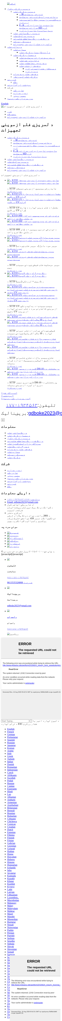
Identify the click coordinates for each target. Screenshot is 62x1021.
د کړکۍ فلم (13, 457)
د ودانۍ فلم (14, 47)
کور (9, 111)
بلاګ (15, 82)
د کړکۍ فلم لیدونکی (25, 77)
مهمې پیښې (19, 96)
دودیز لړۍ (31, 71)
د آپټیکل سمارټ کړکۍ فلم (34, 52)
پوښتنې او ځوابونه (19, 85)
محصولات (11, 114)
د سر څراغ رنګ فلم (18, 446)
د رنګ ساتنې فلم (17, 433)
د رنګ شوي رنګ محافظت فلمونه (31, 38)
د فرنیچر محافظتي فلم (33, 63)
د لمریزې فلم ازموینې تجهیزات (32, 44)
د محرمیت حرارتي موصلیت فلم (37, 57)
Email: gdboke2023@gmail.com (22, 502)
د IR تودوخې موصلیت (31, 14)
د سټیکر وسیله (22, 41)
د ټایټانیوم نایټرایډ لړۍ (36, 30)
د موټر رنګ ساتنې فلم (26, 33)
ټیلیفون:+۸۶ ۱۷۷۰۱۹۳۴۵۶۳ (23, 499)
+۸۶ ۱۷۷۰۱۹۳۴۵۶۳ (18, 577)
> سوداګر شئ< (9, 393)
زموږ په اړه (20, 93)
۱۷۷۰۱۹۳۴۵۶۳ (21, 405)
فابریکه (18, 90)
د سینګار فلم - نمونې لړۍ (40, 68)
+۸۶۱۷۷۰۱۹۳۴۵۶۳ (17, 629)
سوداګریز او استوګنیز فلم (24, 443)
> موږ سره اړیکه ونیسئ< (15, 398)
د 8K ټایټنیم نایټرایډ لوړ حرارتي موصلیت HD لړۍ (36, 26)
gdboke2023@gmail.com (19, 605)
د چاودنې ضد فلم (29, 60)
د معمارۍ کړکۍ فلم (24, 55)
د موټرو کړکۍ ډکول (18, 9)
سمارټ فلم (19, 49)
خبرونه (11, 79)
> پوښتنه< (7, 395)
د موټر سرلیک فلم (24, 36)
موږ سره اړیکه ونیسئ (20, 98)
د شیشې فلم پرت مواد (25, 74)
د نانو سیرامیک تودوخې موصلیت (38, 17)
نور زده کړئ (14, 191)
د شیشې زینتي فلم (30, 66)
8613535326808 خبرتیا (20, 582)
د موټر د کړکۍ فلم (24, 11)
